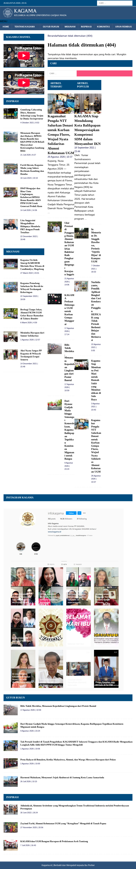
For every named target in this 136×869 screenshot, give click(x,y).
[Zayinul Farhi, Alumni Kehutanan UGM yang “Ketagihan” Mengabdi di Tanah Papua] (11, 827)
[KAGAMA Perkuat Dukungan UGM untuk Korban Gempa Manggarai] (55, 299)
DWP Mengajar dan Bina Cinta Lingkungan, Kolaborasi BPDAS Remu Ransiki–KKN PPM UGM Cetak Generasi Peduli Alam (31, 197)
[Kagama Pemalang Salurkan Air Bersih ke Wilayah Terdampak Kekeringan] (11, 287)
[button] (3, 21)
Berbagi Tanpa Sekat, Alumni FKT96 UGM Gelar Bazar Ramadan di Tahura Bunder (31, 314)
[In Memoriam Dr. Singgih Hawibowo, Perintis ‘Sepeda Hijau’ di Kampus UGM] (81, 233)
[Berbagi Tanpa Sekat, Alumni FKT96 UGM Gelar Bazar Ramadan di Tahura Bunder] (11, 313)
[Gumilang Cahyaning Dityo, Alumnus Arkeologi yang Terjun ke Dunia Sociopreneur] (11, 113)
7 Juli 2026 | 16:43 (28, 845)
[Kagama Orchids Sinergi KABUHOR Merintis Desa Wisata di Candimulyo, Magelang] (11, 264)
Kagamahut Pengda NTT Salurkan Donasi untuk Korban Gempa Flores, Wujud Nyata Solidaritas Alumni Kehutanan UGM (61, 134)
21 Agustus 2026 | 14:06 (69, 281)
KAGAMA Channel (18, 37)
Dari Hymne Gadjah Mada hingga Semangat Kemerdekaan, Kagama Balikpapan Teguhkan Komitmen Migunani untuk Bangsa (69, 430)
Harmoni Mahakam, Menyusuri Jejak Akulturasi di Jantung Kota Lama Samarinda (62, 777)
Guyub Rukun (51, 26)
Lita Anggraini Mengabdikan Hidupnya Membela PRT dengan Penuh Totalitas (30, 226)
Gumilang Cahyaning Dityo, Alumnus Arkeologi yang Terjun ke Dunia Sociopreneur (31, 114)
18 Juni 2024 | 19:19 (29, 178)
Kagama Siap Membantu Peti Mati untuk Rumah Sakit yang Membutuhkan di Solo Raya (96, 380)
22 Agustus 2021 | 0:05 (96, 347)
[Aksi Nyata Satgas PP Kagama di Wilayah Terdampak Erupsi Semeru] (11, 354)
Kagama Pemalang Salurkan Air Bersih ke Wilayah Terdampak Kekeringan (31, 287)
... (49, 212)
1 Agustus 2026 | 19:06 (30, 749)
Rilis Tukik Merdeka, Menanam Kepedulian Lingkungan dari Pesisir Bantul (58, 706)
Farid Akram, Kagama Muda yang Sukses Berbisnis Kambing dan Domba (32, 169)
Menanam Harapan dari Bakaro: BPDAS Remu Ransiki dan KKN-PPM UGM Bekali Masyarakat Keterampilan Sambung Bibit (32, 142)
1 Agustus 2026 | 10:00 (30, 763)
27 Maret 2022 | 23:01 (29, 273)
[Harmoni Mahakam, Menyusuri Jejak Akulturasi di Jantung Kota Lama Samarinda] (11, 781)
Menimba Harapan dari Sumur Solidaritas (32, 334)
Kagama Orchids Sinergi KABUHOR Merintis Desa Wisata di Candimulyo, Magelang (32, 264)
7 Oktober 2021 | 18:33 (95, 268)
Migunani (70, 26)
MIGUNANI (12, 251)
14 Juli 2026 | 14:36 (28, 210)
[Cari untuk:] (114, 2)
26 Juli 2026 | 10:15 (28, 781)
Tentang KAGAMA (25, 26)
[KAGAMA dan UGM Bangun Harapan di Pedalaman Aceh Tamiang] (11, 845)
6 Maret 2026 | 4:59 (28, 322)
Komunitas (103, 26)
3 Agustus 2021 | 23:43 (95, 406)
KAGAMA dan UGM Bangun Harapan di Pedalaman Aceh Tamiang (54, 841)
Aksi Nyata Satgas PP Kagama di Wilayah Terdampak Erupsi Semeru (31, 355)
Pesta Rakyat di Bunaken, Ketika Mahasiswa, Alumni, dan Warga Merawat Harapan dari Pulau (68, 759)
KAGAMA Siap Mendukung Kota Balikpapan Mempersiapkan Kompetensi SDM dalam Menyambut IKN (87, 130)
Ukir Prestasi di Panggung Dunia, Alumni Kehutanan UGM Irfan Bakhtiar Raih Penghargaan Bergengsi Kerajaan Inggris (69, 249)
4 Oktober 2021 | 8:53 (29, 123)
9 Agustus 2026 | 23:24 (68, 466)
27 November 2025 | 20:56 (31, 827)
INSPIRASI (12, 101)
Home (6, 26)
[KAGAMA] (68, 17)
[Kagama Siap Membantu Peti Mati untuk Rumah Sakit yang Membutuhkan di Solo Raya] (81, 364)
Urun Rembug (123, 26)
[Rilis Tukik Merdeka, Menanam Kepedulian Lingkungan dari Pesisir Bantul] (55, 348)
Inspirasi (86, 26)
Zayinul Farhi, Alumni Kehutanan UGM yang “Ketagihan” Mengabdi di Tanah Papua (63, 823)
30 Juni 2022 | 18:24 (29, 813)
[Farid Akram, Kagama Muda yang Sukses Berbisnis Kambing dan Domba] (11, 169)
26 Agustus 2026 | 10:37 (60, 157)
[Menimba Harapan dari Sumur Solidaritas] (11, 336)
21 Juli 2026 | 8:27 (28, 155)
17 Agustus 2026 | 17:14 (69, 331)
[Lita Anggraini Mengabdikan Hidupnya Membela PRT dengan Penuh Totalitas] (11, 224)
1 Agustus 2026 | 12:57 (30, 340)
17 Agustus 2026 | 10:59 (69, 387)
